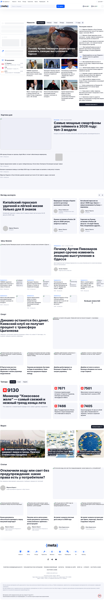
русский (100, 1)
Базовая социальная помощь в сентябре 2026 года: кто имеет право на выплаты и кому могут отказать (30, 169)
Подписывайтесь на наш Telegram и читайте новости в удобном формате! (93, 56)
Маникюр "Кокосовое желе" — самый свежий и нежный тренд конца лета (24, 399)
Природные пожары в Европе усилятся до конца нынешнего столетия (64, 203)
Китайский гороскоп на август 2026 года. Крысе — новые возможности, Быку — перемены (91, 204)
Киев (79, 22)
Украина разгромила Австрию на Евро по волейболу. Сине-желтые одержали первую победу (38, 370)
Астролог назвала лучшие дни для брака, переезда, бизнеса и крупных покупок (92, 519)
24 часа (13, 381)
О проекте (86, 567)
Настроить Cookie (96, 567)
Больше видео (96, 426)
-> (92, 302)
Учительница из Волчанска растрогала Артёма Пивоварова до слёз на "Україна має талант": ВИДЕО (69, 74)
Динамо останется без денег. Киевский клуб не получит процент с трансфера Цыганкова (24, 325)
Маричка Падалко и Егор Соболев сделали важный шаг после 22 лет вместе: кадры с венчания (27, 175)
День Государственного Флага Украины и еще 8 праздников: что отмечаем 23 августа (64, 411)
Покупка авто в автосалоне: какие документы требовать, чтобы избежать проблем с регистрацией (38, 520)
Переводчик (42, 1)
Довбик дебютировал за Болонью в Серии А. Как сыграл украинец (63, 369)
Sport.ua (79, 567)
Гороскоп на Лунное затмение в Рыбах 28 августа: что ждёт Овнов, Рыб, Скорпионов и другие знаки (90, 223)
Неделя (25, 381)
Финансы (52, 554)
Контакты (61, 567)
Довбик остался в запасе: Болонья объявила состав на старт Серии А (91, 369)
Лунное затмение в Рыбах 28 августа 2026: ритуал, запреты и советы (64, 221)
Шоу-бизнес (40, 22)
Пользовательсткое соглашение (33, 567)
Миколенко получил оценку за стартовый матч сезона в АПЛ (91, 393)
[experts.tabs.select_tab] (99, 195)
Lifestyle (49, 22)
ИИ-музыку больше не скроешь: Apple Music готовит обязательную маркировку (23, 154)
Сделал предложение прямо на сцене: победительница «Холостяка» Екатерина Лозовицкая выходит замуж (68, 96)
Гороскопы (30, 1)
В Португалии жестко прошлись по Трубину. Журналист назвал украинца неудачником (11, 370)
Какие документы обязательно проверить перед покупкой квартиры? (11, 519)
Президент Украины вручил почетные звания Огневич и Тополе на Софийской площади (52, 73)
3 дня (19, 381)
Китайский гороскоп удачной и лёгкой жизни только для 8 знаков (23, 205)
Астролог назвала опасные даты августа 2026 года (64, 518)
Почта (19, 1)
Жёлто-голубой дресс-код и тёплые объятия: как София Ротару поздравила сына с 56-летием (34, 94)
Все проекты (6, 1)
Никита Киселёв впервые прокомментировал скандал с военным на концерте (51, 94)
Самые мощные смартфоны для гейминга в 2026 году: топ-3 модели (77, 126)
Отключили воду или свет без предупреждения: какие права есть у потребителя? (24, 474)
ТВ (47, 1)
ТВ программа (9, 60)
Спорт (55, 22)
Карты (36, 1)
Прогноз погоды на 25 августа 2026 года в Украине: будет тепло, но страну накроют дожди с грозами (60, 444)
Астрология (69, 22)
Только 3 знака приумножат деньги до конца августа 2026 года (90, 444)
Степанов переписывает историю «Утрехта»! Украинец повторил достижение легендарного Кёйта (64, 394)
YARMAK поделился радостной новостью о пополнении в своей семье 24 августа (34, 73)
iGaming (84, 554)
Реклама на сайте (70, 567)
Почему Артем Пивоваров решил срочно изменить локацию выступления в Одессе (75, 254)
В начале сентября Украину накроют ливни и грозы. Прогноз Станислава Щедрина (22, 444)
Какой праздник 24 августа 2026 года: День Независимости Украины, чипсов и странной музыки (91, 412)
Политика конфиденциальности (12, 567)
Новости (14, 1)
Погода (24, 1)
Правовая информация (50, 567)
